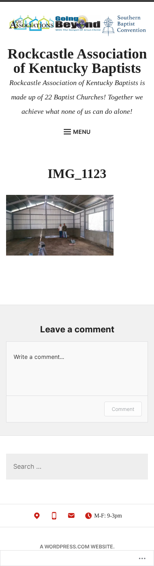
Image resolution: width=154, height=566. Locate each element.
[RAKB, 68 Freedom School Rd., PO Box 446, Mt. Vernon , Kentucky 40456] (37, 517)
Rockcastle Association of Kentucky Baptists (77, 61)
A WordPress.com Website (76, 546)
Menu (82, 131)
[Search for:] (77, 467)
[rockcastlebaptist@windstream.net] (71, 517)
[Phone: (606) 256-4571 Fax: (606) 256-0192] (54, 517)
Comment (123, 409)
